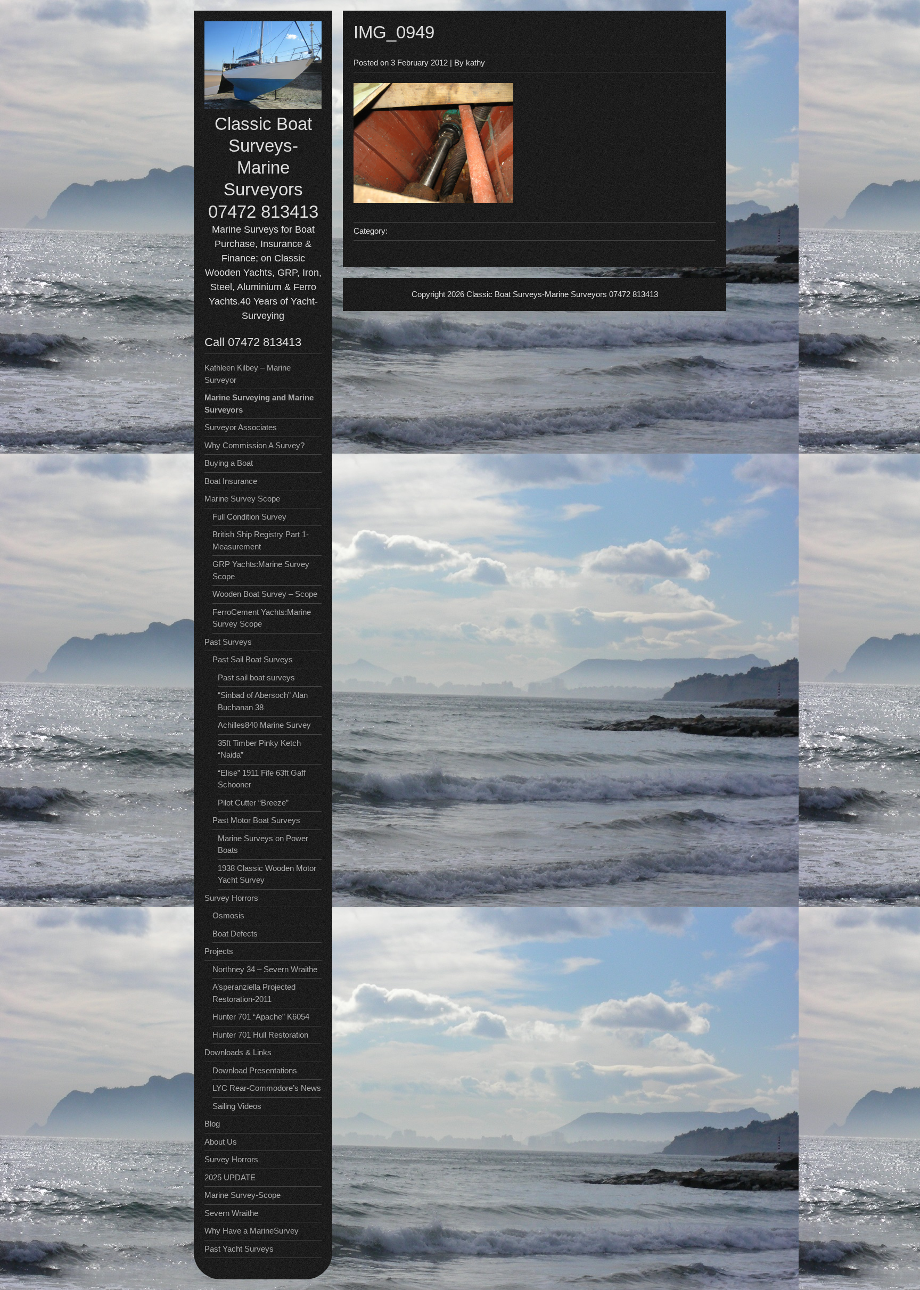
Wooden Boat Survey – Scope (264, 593)
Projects (218, 951)
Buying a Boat (228, 462)
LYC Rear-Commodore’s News (266, 1087)
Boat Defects (235, 933)
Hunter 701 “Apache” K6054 (260, 1016)
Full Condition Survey (249, 516)
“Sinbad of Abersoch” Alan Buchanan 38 (263, 701)
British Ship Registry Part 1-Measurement (260, 540)
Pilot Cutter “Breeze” (253, 802)
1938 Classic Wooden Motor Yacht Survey (267, 874)
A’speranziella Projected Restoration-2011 (253, 993)
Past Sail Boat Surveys (252, 659)
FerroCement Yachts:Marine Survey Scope (261, 618)
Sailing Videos (236, 1106)
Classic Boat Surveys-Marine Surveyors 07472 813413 (263, 167)
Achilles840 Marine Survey (264, 724)
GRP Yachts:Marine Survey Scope (260, 570)
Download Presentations (254, 1070)
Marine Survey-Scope (242, 1194)
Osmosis (228, 915)
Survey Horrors (231, 1159)
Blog (212, 1123)
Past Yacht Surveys (239, 1248)
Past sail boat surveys (256, 677)
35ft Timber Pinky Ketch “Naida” (259, 749)
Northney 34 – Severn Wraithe (264, 969)
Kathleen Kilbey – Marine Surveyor (247, 373)
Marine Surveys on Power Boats (263, 844)
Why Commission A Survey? (254, 445)
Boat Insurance (230, 481)
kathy (475, 62)
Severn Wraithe (231, 1213)
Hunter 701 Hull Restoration (260, 1034)
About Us (220, 1141)
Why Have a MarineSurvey (251, 1230)
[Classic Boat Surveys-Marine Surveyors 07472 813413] (263, 106)
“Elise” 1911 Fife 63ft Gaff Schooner (262, 779)
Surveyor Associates (240, 427)
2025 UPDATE (230, 1177)
